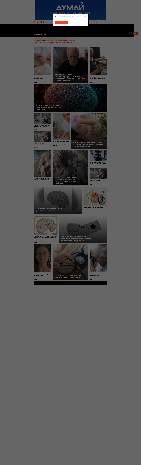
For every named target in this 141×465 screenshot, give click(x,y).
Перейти (61, 22)
